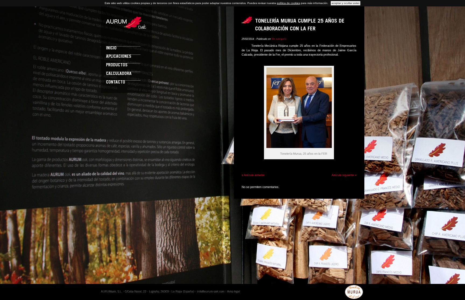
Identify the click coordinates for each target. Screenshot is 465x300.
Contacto (115, 83)
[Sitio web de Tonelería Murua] (354, 292)
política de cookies (288, 3)
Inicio (111, 48)
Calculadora (119, 74)
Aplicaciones (118, 57)
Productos (117, 65)
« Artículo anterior (253, 175)
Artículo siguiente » (344, 175)
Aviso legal (233, 291)
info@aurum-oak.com (210, 291)
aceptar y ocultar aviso (346, 3)
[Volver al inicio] (126, 27)
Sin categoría (279, 39)
